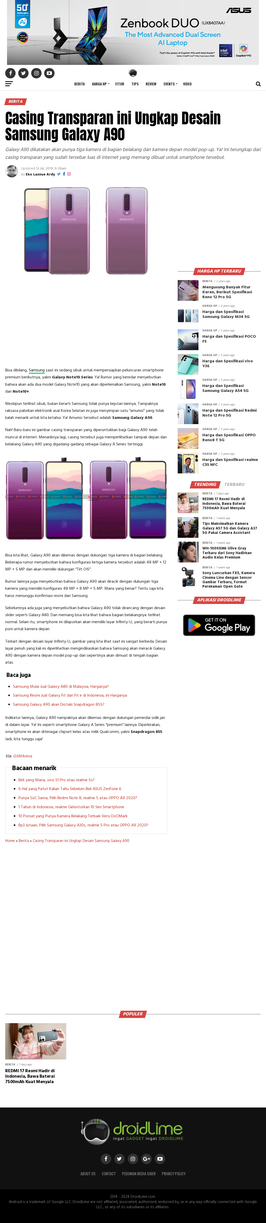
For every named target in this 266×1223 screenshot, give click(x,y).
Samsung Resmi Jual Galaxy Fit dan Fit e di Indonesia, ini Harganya (70, 695)
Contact (109, 1173)
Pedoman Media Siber (139, 1173)
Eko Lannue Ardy (40, 175)
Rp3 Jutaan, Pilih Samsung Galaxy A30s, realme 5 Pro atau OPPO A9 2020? (83, 825)
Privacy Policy (173, 1173)
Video (187, 83)
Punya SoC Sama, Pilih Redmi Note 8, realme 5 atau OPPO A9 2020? (77, 798)
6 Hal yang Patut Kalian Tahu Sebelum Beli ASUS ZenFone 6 (69, 789)
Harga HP (99, 83)
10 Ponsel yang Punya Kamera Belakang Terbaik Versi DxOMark (73, 816)
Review (151, 83)
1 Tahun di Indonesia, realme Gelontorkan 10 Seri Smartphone (71, 807)
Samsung (37, 370)
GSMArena (22, 756)
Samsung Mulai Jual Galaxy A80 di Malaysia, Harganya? (61, 686)
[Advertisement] (86, 323)
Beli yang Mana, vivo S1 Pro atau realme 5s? (56, 780)
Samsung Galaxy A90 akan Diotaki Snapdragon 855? (58, 704)
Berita (79, 83)
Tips (134, 83)
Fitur (119, 83)
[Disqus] (86, 925)
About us (88, 1173)
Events (169, 83)
